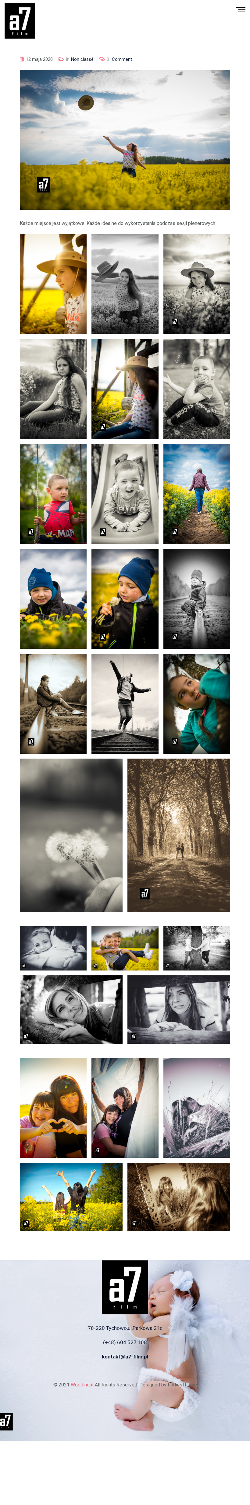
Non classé (82, 59)
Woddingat (82, 1385)
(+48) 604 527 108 (125, 1342)
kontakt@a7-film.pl (125, 1357)
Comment (119, 59)
